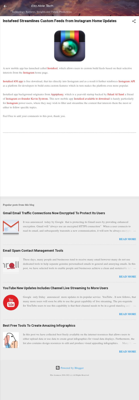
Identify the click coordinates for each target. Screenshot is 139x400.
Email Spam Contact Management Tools (33, 250)
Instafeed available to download (92, 98)
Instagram (28, 72)
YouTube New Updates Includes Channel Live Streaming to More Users (55, 288)
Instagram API (127, 81)
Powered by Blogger (72, 368)
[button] (134, 21)
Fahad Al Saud (116, 94)
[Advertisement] (69, 165)
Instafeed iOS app (13, 81)
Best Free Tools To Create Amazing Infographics (39, 325)
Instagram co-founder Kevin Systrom (27, 98)
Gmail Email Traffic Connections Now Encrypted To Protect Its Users (54, 213)
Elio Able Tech (42, 5)
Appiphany (57, 94)
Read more (127, 239)
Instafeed (52, 68)
